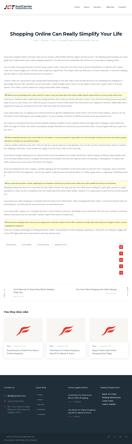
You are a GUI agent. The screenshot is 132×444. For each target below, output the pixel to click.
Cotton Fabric (107, 401)
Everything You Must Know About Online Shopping (22, 352)
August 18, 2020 (105, 346)
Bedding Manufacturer (111, 397)
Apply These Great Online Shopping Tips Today (104, 352)
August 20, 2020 (20, 346)
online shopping (43, 245)
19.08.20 (77, 417)
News (54, 40)
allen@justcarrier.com (16, 396)
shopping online (60, 245)
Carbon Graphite (109, 404)
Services (41, 404)
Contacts (41, 414)
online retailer (26, 245)
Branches (41, 409)
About (40, 400)
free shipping (11, 245)
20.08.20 (77, 402)
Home (35, 40)
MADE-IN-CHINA (109, 394)
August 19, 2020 (62, 346)
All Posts (45, 40)
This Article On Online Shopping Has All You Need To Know (64, 352)
